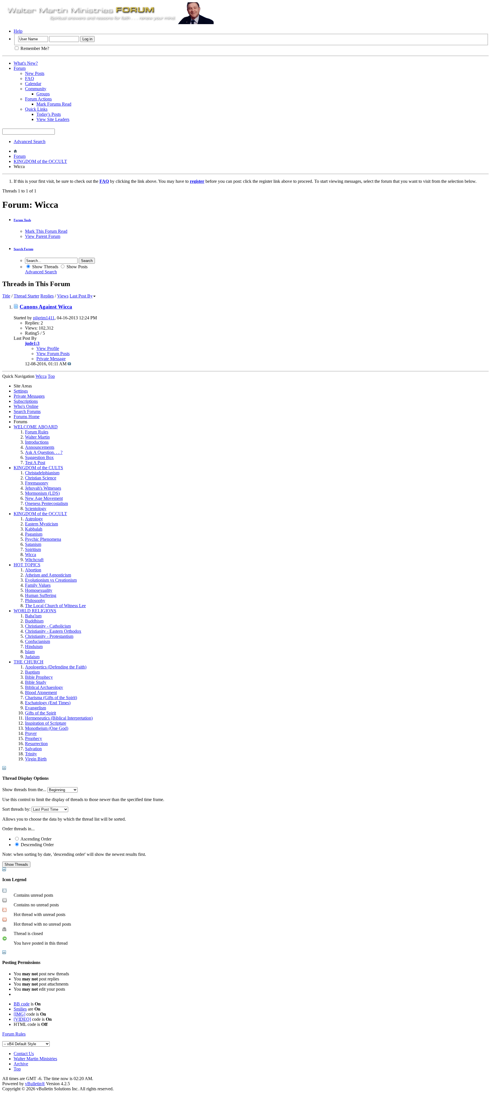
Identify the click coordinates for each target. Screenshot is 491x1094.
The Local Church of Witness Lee (55, 605)
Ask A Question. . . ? (44, 452)
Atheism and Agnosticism (48, 575)
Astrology (34, 518)
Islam (30, 651)
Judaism (32, 656)
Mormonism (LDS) (42, 493)
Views (62, 296)
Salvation (33, 748)
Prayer (31, 733)
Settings (21, 391)
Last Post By (81, 296)
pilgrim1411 (44, 317)
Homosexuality (38, 590)
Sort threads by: (16, 809)
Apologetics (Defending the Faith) (55, 667)
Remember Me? (34, 48)
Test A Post (35, 462)
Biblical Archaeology (44, 687)
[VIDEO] (22, 1019)
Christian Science (40, 477)
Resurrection (36, 743)
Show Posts (76, 266)
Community (35, 88)
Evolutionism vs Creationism (51, 580)
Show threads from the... (24, 789)
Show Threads (44, 266)
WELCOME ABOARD (36, 426)
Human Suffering (40, 595)
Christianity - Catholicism (48, 626)
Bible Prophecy (39, 677)
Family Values (38, 585)
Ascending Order (35, 839)
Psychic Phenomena (43, 539)
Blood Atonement (41, 692)
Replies (47, 296)
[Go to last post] (69, 363)
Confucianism (37, 641)
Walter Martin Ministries (35, 1058)
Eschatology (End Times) (47, 702)
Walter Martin (37, 437)
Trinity (31, 753)
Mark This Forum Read (46, 231)
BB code (22, 1003)
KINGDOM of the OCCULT (40, 161)
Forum (20, 68)
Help (18, 31)
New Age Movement (44, 498)
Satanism (33, 544)
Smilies (20, 1009)
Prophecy (33, 738)
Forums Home (26, 416)
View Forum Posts (53, 353)
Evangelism (35, 707)
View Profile (47, 348)
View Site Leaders (52, 119)
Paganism (33, 534)
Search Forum (23, 249)
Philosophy (35, 600)
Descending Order (37, 844)
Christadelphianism (42, 472)
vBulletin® (35, 1083)
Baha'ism (33, 615)
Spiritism (33, 549)
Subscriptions (26, 401)
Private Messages (29, 396)
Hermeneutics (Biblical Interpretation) (59, 718)
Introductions (37, 442)
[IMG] (19, 1014)
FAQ (29, 78)
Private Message (51, 358)
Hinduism (34, 646)
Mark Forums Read (53, 104)
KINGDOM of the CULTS (38, 467)
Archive (21, 1063)
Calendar (33, 83)
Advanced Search (29, 141)
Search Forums (27, 411)
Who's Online (26, 406)
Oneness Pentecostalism (46, 503)
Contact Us (24, 1053)
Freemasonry (36, 483)
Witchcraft (34, 559)
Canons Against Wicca (46, 307)
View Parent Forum (42, 236)
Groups (43, 93)
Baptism (32, 672)
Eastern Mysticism (41, 523)
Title (6, 296)
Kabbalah (33, 529)
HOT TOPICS (27, 564)
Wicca (30, 554)
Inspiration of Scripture (45, 723)
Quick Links (36, 109)
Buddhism (34, 621)
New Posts (34, 73)
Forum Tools (22, 220)
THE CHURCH (28, 661)
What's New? (26, 63)
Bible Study (35, 682)
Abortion (33, 569)
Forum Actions (38, 99)
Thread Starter (26, 296)
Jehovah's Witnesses (43, 488)
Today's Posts (48, 114)
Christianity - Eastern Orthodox (53, 631)
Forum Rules (36, 431)
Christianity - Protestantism (49, 636)
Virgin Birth (36, 758)
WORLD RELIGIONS (35, 610)
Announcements (39, 447)
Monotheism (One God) (46, 728)
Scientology (35, 508)
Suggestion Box (39, 457)
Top (51, 376)
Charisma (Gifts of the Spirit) (51, 697)
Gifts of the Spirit (40, 713)
